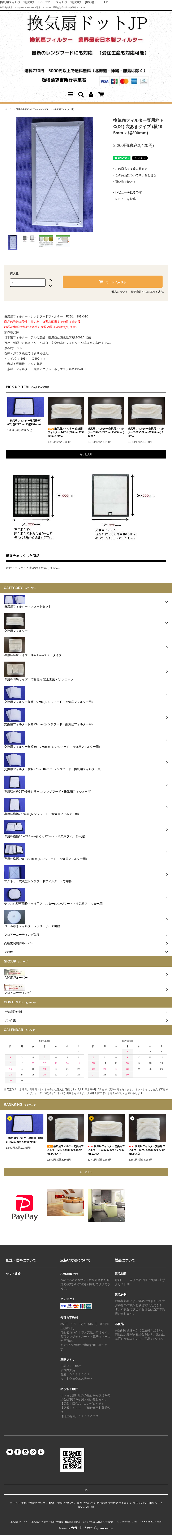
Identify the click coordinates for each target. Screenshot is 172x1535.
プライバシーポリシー (146, 1503)
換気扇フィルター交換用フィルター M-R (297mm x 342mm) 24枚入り (65, 1150)
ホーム (8, 109)
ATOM (90, 1507)
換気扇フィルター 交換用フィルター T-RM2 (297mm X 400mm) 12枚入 (106, 432)
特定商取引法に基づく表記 (147, 291)
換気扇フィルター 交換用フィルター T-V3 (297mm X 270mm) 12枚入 (106, 1150)
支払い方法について (33, 1503)
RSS (81, 1507)
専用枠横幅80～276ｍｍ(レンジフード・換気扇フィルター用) (45, 109)
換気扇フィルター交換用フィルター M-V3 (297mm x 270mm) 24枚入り (147, 1150)
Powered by (64, 1528)
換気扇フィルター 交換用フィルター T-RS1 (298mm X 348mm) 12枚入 (66, 432)
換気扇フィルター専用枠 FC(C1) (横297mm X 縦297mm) (24, 422)
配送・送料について (61, 1503)
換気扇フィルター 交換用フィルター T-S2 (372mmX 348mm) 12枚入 (146, 432)
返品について (119, 291)
